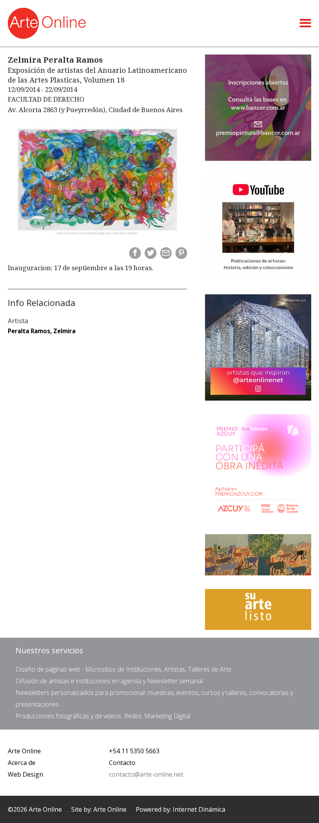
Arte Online (24, 751)
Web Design (25, 774)
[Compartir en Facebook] (135, 253)
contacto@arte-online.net (146, 774)
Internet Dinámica (199, 809)
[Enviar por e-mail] (166, 253)
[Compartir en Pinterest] (181, 253)
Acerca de (21, 762)
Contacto (122, 762)
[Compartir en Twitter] (150, 253)
